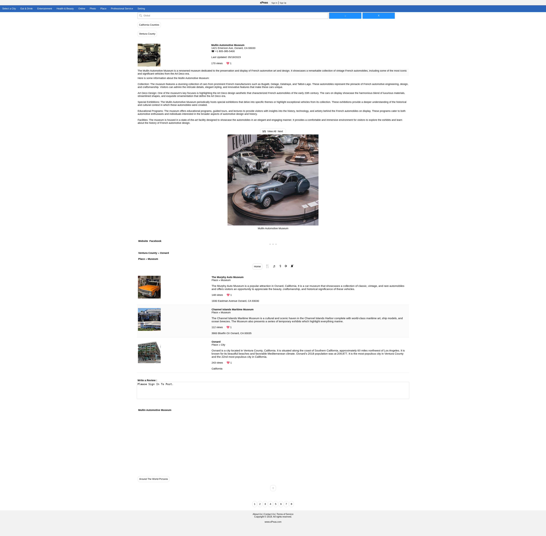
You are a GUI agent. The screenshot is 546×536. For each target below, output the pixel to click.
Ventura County (147, 33)
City (223, 344)
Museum (226, 280)
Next (281, 131)
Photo (93, 8)
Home (257, 266)
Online (81, 8)
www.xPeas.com (273, 522)
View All (271, 131)
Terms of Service (285, 514)
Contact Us (269, 514)
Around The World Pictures (153, 479)
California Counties (149, 24)
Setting (141, 8)
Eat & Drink (26, 8)
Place (103, 8)
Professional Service (122, 8)
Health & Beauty (65, 8)
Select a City (9, 8)
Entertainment (44, 8)
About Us (257, 514)
